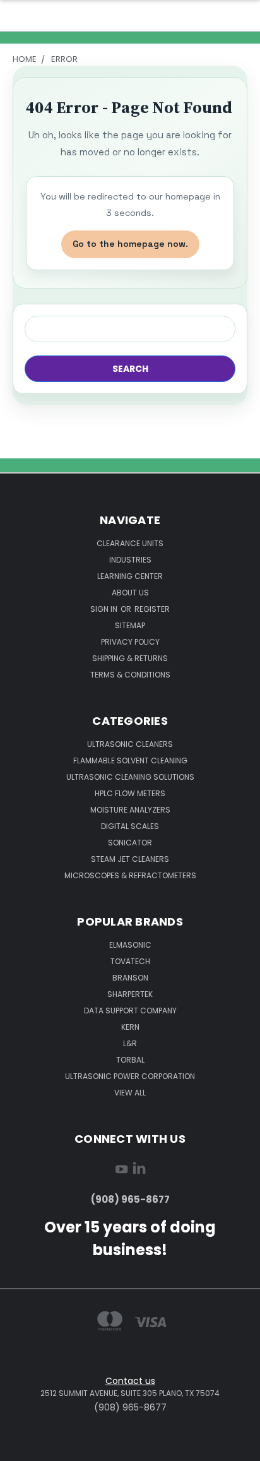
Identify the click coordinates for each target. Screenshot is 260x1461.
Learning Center (130, 576)
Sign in (104, 609)
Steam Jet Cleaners (130, 859)
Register (152, 609)
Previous (20, 1448)
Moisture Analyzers (130, 809)
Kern (130, 1027)
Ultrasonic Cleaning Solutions (130, 777)
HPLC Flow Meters (130, 793)
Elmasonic (130, 944)
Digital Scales (130, 826)
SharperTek (130, 994)
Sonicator (130, 842)
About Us (130, 592)
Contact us (130, 1381)
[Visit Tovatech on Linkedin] (139, 1171)
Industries (130, 559)
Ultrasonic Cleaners (130, 744)
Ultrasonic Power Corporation (130, 1076)
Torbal (130, 1059)
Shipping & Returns (130, 658)
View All (130, 1092)
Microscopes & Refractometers (130, 875)
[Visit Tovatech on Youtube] (121, 1171)
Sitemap (130, 625)
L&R (130, 1043)
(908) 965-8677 (130, 1199)
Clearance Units (130, 543)
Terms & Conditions (130, 674)
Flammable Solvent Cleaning (130, 760)
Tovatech (130, 961)
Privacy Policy (130, 641)
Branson (130, 977)
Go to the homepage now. (130, 243)
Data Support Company (130, 1010)
